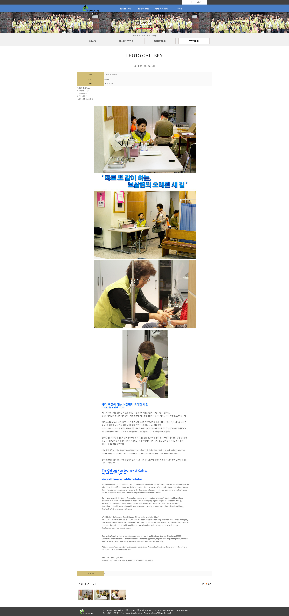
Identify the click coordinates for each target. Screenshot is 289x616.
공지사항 (92, 41)
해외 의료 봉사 (161, 8)
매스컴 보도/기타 (126, 41)
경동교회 (199, 2)
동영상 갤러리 (160, 41)
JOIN (193, 2)
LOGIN (189, 2)
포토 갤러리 (194, 41)
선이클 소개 (125, 8)
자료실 (179, 8)
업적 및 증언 (143, 8)
